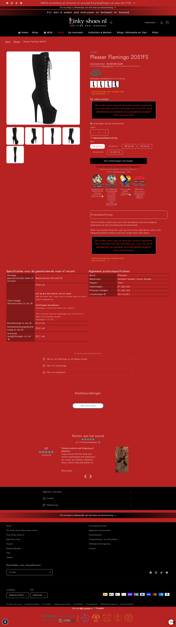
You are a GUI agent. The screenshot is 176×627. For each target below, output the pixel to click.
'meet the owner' (119, 172)
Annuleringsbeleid (126, 604)
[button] (111, 22)
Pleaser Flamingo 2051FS (35, 41)
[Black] (93, 84)
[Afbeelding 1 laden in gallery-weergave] (15, 136)
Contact (92, 548)
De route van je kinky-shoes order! (21, 530)
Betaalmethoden (13, 548)
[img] (88, 439)
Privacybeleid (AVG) (97, 526)
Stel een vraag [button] (88, 405)
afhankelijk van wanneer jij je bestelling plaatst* (124, 113)
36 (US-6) (97, 146)
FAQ (8, 553)
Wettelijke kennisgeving (99, 544)
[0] (171, 622)
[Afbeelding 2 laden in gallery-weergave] (34, 136)
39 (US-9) (144, 146)
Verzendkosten (107, 66)
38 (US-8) (129, 146)
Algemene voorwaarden (99, 530)
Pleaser (17, 41)
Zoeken (9, 557)
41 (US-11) (115, 152)
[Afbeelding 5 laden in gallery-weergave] (15, 154)
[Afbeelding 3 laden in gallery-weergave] (52, 136)
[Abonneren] (50, 572)
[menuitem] (23, 32)
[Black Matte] (108, 84)
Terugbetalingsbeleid (31, 604)
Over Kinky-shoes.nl (15, 535)
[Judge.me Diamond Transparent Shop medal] (85, 618)
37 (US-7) (114, 146)
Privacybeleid (47, 604)
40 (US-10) (99, 152)
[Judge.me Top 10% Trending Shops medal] (128, 618)
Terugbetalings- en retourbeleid (103, 539)
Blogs (8, 526)
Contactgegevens (92, 604)
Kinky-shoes (17, 604)
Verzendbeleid (95, 535)
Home (7, 41)
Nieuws (9, 544)
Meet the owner (13, 539)
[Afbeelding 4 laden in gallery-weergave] (71, 136)
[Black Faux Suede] (115, 84)
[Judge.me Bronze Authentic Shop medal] (107, 618)
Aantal (92, 127)
